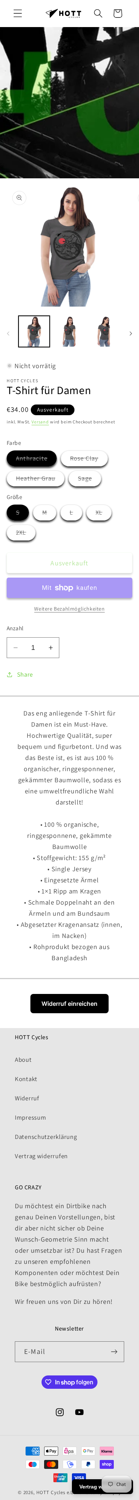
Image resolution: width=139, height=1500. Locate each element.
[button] (18, 13)
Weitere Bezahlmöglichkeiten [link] (69, 608)
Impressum (30, 1117)
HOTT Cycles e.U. (55, 1492)
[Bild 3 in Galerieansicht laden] (69, 331)
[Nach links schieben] (8, 334)
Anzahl (15, 628)
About (23, 1059)
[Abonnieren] (114, 1351)
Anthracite (36, 460)
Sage (89, 480)
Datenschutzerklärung (46, 1137)
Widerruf (27, 1098)
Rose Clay (89, 460)
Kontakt (26, 1079)
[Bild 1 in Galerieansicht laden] (34, 331)
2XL (26, 534)
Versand (40, 421)
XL (104, 514)
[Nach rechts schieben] (131, 334)
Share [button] (25, 674)
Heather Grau (40, 480)
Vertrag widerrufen (41, 1156)
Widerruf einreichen (69, 1003)
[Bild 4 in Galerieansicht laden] (104, 331)
